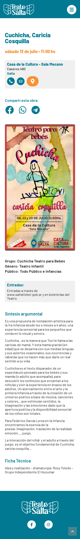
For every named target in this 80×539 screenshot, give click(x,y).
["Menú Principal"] (71, 9)
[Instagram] (48, 524)
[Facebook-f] (31, 524)
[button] (10, 110)
